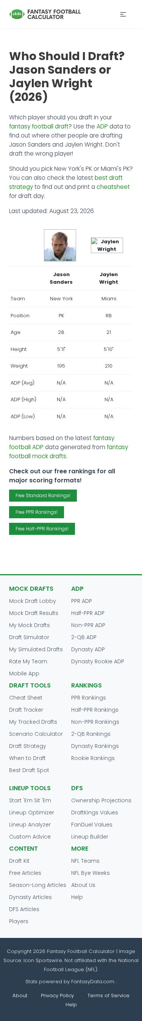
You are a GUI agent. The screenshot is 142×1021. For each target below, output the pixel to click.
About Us (83, 885)
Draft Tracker (26, 710)
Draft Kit (19, 861)
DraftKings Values (94, 812)
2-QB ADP (84, 637)
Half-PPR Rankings (95, 710)
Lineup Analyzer (30, 824)
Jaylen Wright (108, 278)
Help (77, 897)
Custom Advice (30, 836)
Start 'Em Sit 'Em (30, 800)
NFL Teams (85, 861)
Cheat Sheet (25, 697)
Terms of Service (108, 995)
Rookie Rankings (93, 758)
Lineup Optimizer (31, 812)
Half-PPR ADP (88, 613)
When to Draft (27, 758)
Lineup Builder (89, 836)
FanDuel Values (91, 824)
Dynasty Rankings (95, 746)
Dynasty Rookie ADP (97, 661)
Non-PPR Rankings (95, 722)
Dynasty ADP (88, 649)
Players (18, 921)
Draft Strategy (27, 746)
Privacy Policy (57, 995)
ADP (102, 126)
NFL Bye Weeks (90, 873)
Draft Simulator (29, 637)
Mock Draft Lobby (32, 601)
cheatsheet (113, 187)
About (19, 995)
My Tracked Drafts (33, 722)
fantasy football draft (39, 126)
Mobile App (24, 673)
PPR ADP (81, 601)
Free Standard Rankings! (43, 495)
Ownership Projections (101, 800)
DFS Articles (24, 909)
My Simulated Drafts (36, 649)
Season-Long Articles (37, 885)
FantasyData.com (93, 981)
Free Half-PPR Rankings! (42, 528)
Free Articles (25, 873)
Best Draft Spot (29, 770)
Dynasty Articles (30, 897)
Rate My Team (28, 661)
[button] (123, 14)
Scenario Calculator (36, 734)
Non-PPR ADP (88, 625)
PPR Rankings (88, 697)
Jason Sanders (61, 278)
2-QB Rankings (91, 734)
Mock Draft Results (33, 613)
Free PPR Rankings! (37, 512)
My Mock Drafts (29, 625)
